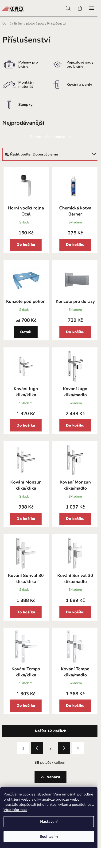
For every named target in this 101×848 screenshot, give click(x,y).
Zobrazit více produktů (49, 136)
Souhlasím (49, 836)
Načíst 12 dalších (50, 731)
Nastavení (49, 821)
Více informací (15, 809)
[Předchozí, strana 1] (37, 748)
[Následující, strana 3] (64, 748)
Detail (26, 332)
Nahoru (53, 777)
